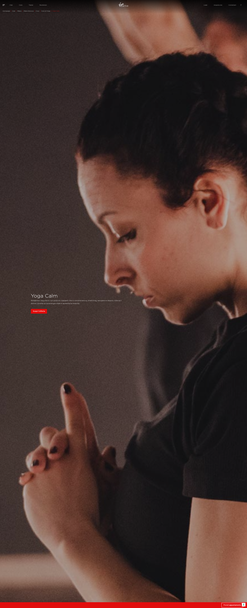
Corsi (20, 5)
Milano (19, 11)
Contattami (232, 5)
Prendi (232, 605)
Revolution (43, 5)
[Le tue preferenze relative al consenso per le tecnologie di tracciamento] (243, 604)
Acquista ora (218, 5)
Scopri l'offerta (39, 311)
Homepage (6, 11)
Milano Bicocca (29, 11)
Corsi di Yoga (45, 11)
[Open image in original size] (123, 5)
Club (11, 5)
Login (205, 5)
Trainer (31, 5)
